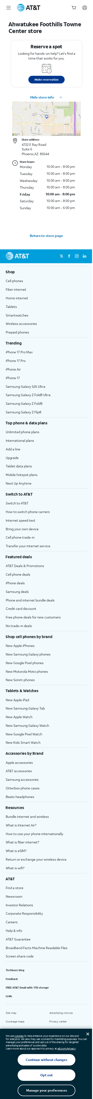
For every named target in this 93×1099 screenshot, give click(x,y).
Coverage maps (15, 1021)
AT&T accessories (19, 771)
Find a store (14, 888)
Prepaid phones (17, 332)
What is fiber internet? (22, 842)
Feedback (12, 979)
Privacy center (58, 1021)
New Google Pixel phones (25, 663)
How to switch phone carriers (28, 511)
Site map (11, 1013)
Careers (12, 922)
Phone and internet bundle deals (30, 600)
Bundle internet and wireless (27, 816)
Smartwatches (17, 315)
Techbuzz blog (15, 970)
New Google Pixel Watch (24, 734)
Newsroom (14, 896)
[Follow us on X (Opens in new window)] (61, 256)
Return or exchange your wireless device (36, 859)
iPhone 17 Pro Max (19, 352)
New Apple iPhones (20, 645)
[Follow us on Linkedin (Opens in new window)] (84, 256)
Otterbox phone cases (23, 788)
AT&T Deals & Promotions (25, 565)
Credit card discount (21, 608)
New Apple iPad (17, 700)
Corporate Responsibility (24, 913)
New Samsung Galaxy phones (28, 654)
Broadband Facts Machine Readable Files (36, 948)
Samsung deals (17, 591)
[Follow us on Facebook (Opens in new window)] (69, 256)
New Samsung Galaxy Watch (27, 725)
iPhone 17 (13, 378)
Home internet (17, 298)
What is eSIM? (16, 850)
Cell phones (14, 281)
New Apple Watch (19, 717)
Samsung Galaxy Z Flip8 (23, 412)
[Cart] (74, 7)
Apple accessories (19, 762)
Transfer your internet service (28, 546)
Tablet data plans (19, 466)
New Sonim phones (20, 680)
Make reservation (46, 79)
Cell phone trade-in (20, 537)
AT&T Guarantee (18, 939)
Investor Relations (19, 905)
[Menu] (8, 7)
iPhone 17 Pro (16, 360)
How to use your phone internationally (34, 833)
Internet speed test (20, 520)
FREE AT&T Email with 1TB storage (27, 987)
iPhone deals (15, 583)
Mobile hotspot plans (21, 474)
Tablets (11, 306)
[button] (46, 97)
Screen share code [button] (20, 956)
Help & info (14, 930)
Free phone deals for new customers (33, 617)
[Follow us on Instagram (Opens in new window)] (77, 256)
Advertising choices (61, 1013)
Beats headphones (20, 796)
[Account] (84, 7)
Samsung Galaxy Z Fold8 (24, 403)
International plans (20, 440)
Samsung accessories (22, 779)
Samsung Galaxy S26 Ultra (25, 386)
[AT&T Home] (28, 7)
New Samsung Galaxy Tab (25, 708)
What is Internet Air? (21, 825)
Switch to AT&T (17, 503)
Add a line (13, 449)
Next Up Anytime (18, 483)
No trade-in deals (19, 625)
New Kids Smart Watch (23, 742)
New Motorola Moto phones (27, 671)
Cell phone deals (18, 574)
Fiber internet (16, 289)
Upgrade (12, 457)
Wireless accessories (21, 323)
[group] (46, 271)
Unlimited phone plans (22, 432)
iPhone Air (13, 369)
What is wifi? (15, 868)
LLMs (9, 996)
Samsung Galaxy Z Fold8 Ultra (28, 395)
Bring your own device (22, 529)
